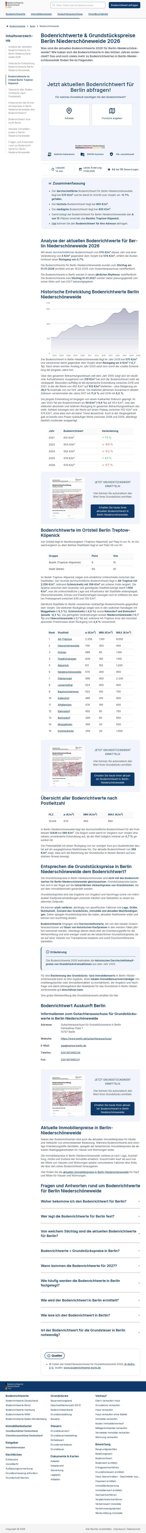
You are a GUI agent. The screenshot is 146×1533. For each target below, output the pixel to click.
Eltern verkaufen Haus (107, 1400)
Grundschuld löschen (17, 1477)
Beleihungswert (103, 1453)
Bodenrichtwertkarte (62, 1409)
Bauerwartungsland (61, 1400)
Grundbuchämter (98, 14)
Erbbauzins (12, 1459)
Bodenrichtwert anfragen (124, 5)
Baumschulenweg (68, 691)
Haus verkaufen (104, 1409)
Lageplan (55, 1474)
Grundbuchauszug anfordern (22, 1473)
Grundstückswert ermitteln (109, 1472)
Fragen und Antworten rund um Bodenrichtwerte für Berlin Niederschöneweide (20, 147)
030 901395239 (70, 1052)
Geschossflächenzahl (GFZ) (66, 1405)
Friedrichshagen (67, 658)
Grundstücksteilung (61, 1414)
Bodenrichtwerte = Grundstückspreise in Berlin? (80, 1251)
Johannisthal (65, 685)
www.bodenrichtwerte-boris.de (82, 1367)
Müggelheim (65, 724)
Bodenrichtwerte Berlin (18, 1405)
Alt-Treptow (65, 639)
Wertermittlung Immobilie (108, 1513)
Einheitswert (57, 1440)
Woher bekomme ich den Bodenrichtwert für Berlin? (83, 1201)
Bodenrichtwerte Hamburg (20, 1409)
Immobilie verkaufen (106, 1419)
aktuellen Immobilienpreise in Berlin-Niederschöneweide (96, 1172)
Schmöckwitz (66, 730)
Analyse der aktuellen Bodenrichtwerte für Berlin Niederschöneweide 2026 (20, 51)
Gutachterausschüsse (70, 14)
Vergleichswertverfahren (108, 1499)
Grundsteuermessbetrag (64, 1435)
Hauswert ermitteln (105, 1481)
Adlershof (63, 698)
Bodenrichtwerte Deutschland (22, 1400)
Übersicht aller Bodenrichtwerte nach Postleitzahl (20, 93)
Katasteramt (57, 1465)
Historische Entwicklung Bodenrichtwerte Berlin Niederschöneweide (21, 67)
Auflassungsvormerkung (19, 1468)
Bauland (55, 1419)
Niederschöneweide (69, 671)
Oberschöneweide (68, 645)
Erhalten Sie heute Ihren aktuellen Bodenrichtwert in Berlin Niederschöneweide (112, 1109)
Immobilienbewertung (107, 1485)
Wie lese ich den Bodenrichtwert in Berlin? (75, 1315)
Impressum (119, 1529)
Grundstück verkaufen (107, 1405)
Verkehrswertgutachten (108, 1508)
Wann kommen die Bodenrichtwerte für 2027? (79, 1266)
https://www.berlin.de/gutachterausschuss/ (86, 1038)
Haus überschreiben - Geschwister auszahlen (117, 1476)
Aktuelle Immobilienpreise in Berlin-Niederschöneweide (19, 132)
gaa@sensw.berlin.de (73, 1045)
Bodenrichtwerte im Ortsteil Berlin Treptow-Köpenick (21, 80)
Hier (54, 223)
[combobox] (78, 5)
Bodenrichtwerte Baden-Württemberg (26, 1419)
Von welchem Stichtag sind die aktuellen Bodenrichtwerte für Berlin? (88, 1233)
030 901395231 (70, 1059)
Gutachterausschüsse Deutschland (24, 1435)
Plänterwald (65, 678)
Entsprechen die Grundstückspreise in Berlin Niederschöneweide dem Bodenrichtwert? (21, 107)
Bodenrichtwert (103, 1458)
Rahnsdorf (64, 711)
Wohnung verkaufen (106, 1437)
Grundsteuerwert (60, 1430)
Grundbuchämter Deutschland (22, 1430)
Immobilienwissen (41, 14)
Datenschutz (133, 1529)
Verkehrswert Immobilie (108, 1503)
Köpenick (63, 665)
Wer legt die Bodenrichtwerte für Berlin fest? (77, 1216)
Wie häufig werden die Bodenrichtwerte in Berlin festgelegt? (80, 1283)
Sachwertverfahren (106, 1494)
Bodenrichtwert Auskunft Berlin (19, 121)
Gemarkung (57, 1470)
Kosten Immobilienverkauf (109, 1423)
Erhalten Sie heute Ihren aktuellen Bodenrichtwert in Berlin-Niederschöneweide (112, 779)
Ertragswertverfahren (107, 1467)
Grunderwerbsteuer (61, 1444)
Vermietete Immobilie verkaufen (112, 1432)
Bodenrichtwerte (15, 14)
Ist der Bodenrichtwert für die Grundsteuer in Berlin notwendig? (83, 1332)
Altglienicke (64, 704)
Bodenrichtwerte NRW (18, 1414)
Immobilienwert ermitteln (108, 1490)
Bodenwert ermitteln (106, 1462)
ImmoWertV (12, 1464)
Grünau (62, 652)
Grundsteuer (57, 1449)
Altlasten (55, 1479)
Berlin (32, 26)
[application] (90, 330)
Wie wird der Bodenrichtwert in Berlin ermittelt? (80, 1300)
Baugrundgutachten (106, 1449)
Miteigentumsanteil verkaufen (111, 1428)
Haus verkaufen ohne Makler (111, 1414)
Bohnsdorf (64, 717)
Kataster (55, 1461)
